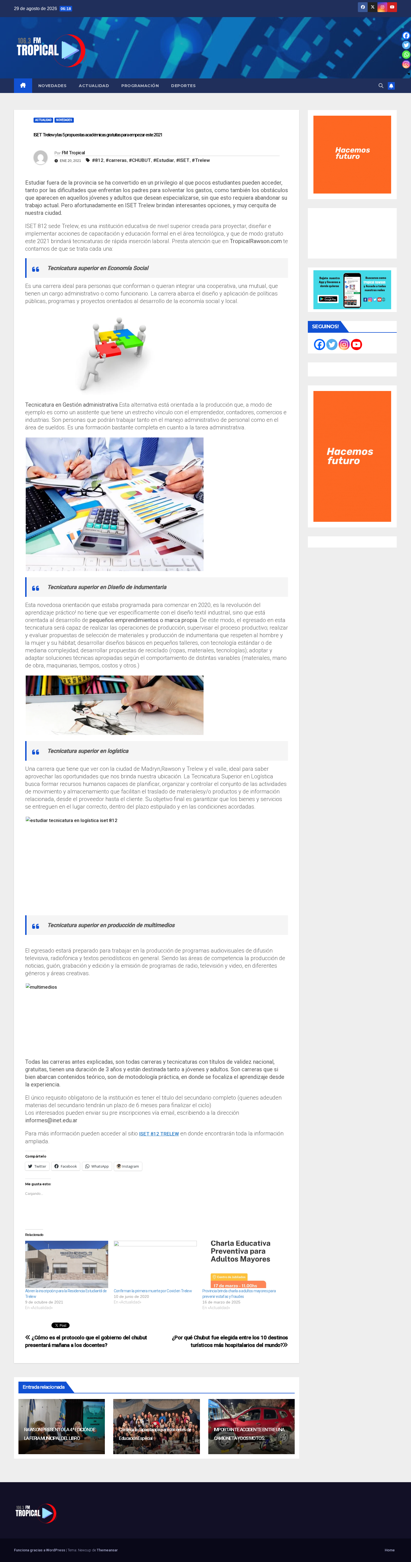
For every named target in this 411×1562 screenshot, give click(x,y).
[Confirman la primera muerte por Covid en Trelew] (155, 1264)
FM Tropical (73, 152)
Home (390, 1550)
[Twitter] (406, 45)
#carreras (116, 160)
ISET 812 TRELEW (159, 1134)
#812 (97, 160)
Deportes (183, 85)
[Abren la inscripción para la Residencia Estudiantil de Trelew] (66, 1264)
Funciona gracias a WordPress (40, 1550)
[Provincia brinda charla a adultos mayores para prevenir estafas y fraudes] (243, 1264)
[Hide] (409, 74)
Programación (140, 85)
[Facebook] (406, 35)
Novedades (52, 85)
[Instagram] (406, 64)
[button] (381, 86)
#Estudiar (163, 160)
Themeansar (107, 1550)
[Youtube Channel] (356, 344)
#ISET (183, 160)
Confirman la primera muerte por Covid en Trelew (153, 1291)
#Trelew (201, 160)
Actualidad (94, 85)
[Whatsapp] (406, 54)
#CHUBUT (140, 160)
